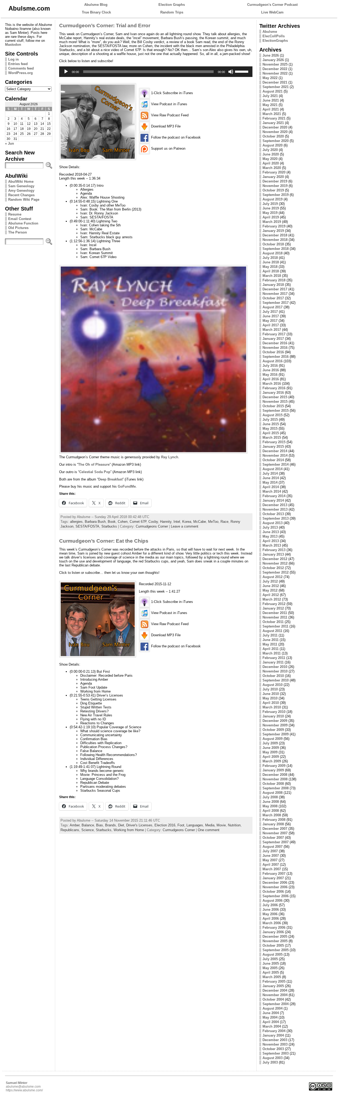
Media (209, 825)
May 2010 (270, 698)
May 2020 (270, 159)
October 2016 (273, 352)
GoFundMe (127, 486)
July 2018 (270, 258)
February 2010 (273, 712)
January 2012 (273, 608)
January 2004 (273, 1035)
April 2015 (270, 433)
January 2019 (273, 231)
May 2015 (270, 429)
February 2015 (273, 442)
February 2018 (273, 280)
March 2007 (271, 869)
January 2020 (273, 177)
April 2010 (270, 703)
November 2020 (275, 132)
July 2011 (270, 635)
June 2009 (270, 748)
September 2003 (275, 1053)
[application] (155, 71)
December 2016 (274, 343)
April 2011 (270, 649)
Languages (194, 825)
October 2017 (273, 298)
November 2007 (275, 833)
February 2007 (273, 874)
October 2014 (273, 460)
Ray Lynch (169, 457)
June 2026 (270, 55)
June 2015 (270, 424)
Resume (14, 214)
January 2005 (273, 986)
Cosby (153, 522)
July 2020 (270, 150)
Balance (88, 825)
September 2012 (275, 572)
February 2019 (273, 226)
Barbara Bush (95, 522)
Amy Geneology (21, 191)
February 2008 (273, 820)
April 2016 (270, 379)
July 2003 (270, 1062)
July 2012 (270, 581)
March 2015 (271, 437)
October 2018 (273, 244)
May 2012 (270, 590)
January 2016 (273, 393)
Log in (13, 59)
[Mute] (230, 71)
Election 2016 (164, 825)
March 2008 (271, 815)
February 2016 (273, 388)
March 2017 (271, 330)
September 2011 (275, 626)
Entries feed (18, 64)
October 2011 (273, 622)
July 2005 (270, 959)
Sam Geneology (21, 186)
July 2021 (270, 96)
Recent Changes (21, 195)
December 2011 (274, 613)
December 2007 (274, 829)
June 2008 (270, 802)
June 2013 (270, 532)
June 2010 (270, 694)
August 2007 (272, 847)
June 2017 (270, 316)
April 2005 (270, 972)
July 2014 (270, 473)
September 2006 (275, 896)
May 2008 (270, 806)
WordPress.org (20, 73)
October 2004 (273, 999)
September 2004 (275, 1004)
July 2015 (270, 420)
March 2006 (271, 923)
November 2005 (275, 941)
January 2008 (273, 824)
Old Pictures (18, 228)
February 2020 (273, 172)
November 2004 (275, 995)
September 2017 (275, 303)
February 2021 (273, 118)
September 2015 (275, 411)
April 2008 (270, 811)
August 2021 (272, 91)
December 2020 (274, 127)
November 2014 (275, 455)
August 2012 (272, 577)
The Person (17, 232)
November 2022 (275, 73)
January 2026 (273, 60)
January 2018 (273, 285)
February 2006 (273, 927)
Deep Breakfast (110, 479)
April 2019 (270, 217)
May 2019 (270, 213)
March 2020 (271, 168)
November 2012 (275, 563)
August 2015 (272, 415)
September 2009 (275, 734)
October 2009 (273, 730)
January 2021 (273, 123)
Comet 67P (138, 522)
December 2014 (274, 451)
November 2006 (275, 887)
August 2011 (272, 631)
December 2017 (274, 289)
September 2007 (275, 842)
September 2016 (275, 357)
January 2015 (273, 446)
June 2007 (270, 856)
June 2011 (270, 640)
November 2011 (274, 617)
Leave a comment (184, 526)
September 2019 (275, 195)
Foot (180, 825)
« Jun (9, 143)
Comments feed (21, 68)
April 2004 (270, 1022)
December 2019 (274, 181)
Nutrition (234, 825)
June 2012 (270, 586)
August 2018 (272, 253)
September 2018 (275, 249)
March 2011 (271, 653)
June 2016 (270, 370)
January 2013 (273, 554)
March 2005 (271, 977)
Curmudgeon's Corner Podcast (272, 5)
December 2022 (274, 69)
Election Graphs (171, 5)
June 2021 (270, 100)
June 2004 (270, 1013)
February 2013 (273, 550)
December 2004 (274, 990)
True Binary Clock (96, 12)
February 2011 (273, 658)
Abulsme (269, 32)
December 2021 (274, 82)
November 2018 (275, 240)
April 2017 (270, 325)
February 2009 (273, 766)
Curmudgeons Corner (152, 526)
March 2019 (271, 222)
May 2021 (270, 105)
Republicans (69, 830)
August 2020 (272, 145)
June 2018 (270, 262)
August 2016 (272, 361)
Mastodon (13, 45)
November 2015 (275, 402)
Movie (221, 825)
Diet (121, 825)
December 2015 (274, 397)
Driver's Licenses (139, 825)
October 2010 (273, 676)
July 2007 (270, 851)
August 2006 (272, 901)
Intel (176, 522)
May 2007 (270, 860)
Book (112, 522)
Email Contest (19, 219)
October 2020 (273, 136)
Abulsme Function (23, 223)
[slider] (242, 71)
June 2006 (270, 910)
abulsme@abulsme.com (23, 1086)
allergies (76, 522)
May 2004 (270, 1017)
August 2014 (272, 469)
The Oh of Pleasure (94, 464)
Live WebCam (272, 12)
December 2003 (274, 1040)
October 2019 (273, 190)
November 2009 (275, 725)
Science (87, 830)
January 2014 (273, 500)
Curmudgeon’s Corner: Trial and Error (104, 25)
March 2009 (271, 761)
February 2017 (273, 334)
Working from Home (129, 830)
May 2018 (270, 267)
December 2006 (274, 883)
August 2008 (272, 793)
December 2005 (274, 936)
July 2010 (270, 689)
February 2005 (273, 981)
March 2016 (271, 384)
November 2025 (275, 64)
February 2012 (273, 604)
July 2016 (270, 366)
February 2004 (273, 1031)
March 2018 (271, 276)
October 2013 (273, 514)
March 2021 (271, 114)
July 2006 (270, 905)
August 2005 (272, 954)
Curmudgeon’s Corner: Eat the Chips (103, 541)
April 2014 (270, 487)
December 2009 (274, 721)
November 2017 (275, 294)
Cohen (123, 522)
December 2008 (274, 775)
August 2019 (272, 199)
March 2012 (271, 599)
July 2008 (270, 797)
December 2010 (274, 667)
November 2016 (275, 348)
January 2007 (273, 878)
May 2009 (270, 752)
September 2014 (275, 464)
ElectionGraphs (275, 41)
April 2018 (270, 271)
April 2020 (270, 163)
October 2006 (273, 892)
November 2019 (275, 186)
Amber (74, 825)
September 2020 (275, 141)
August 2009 (272, 739)
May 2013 (270, 536)
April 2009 (270, 757)
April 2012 (270, 595)
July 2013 (270, 527)
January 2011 (273, 662)
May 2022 (270, 78)
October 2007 (273, 838)
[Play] (66, 71)
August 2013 (272, 523)
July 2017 (270, 312)
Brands (110, 825)
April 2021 (270, 109)
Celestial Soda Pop (94, 472)
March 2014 (271, 491)
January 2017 (273, 339)
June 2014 (270, 478)
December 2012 (274, 559)
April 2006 (270, 919)
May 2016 (270, 375)
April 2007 (270, 865)
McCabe (199, 522)
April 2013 (270, 541)
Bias (99, 825)
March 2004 (271, 1026)
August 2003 (272, 1058)
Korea (186, 522)
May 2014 (270, 482)
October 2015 (273, 406)
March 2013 (271, 545)
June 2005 (270, 963)
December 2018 (274, 235)
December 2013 (274, 505)
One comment (208, 830)
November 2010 (275, 671)
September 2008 (275, 788)
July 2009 (270, 743)
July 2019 (270, 204)
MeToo (213, 522)
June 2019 (270, 208)
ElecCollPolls (273, 36)
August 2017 (272, 307)
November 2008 (275, 779)
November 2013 (275, 509)
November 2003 (275, 1044)
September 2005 (275, 950)
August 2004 (272, 1008)
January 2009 (273, 770)
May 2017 (270, 321)
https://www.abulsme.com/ (24, 1090)
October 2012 (273, 568)
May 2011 (269, 644)
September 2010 (275, 680)
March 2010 (271, 707)
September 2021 (275, 87)
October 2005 (273, 945)
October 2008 (273, 784)
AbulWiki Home (21, 182)
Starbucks (109, 526)
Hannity (165, 522)
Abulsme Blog (95, 5)
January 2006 (273, 932)
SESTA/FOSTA (87, 526)
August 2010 (272, 685)
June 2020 (270, 154)
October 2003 (273, 1049)
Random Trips (171, 12)
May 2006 (270, 914)
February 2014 (273, 496)
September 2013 (275, 518)
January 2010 (273, 716)
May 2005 (270, 968)
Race (224, 522)
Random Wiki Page (23, 200)
